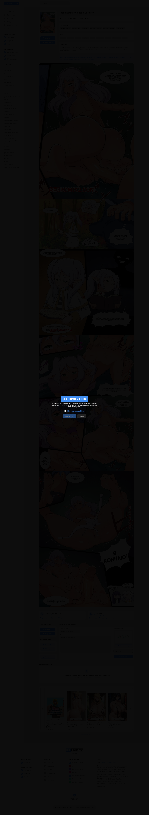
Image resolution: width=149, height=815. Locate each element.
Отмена (81, 416)
